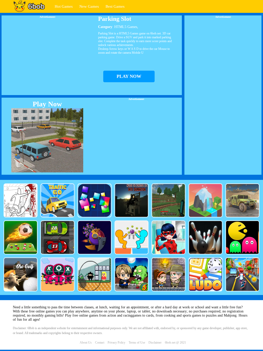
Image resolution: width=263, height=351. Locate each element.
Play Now (47, 104)
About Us (86, 342)
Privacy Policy (116, 342)
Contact (99, 342)
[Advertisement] (47, 54)
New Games (89, 6)
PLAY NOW (129, 76)
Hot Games (64, 6)
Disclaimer (155, 342)
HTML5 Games (125, 27)
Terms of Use (137, 342)
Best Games (115, 6)
